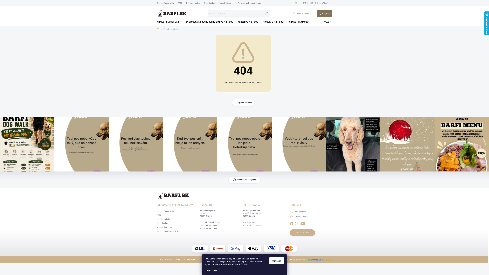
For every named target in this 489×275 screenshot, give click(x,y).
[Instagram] (297, 223)
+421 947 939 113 (302, 217)
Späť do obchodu (245, 102)
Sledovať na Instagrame (246, 180)
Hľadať (266, 13)
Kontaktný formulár (302, 232)
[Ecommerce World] (319, 259)
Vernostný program (226, 3)
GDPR (180, 3)
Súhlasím (276, 261)
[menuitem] (170, 22)
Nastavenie (212, 270)
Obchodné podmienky (165, 3)
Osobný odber (209, 3)
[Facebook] (292, 223)
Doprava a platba (193, 3)
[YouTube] (303, 223)
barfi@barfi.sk (300, 212)
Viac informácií (241, 264)
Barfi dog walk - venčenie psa (249, 3)
